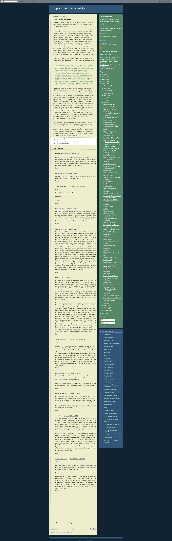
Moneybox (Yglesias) (110, 389)
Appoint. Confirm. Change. (111, 193)
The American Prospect (109, 44)
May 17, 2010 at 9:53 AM (69, 208)
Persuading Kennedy (109, 222)
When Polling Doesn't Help (107, 68)
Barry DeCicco (59, 373)
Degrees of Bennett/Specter (111, 148)
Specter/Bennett (108, 211)
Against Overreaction (109, 257)
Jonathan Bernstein (61, 186)
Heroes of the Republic (110, 266)
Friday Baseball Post (109, 104)
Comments (106, 323)
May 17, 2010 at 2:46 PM (71, 416)
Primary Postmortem (109, 155)
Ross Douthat (108, 404)
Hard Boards (103, 61)
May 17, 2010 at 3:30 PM (77, 459)
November (107, 88)
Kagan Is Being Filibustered (111, 225)
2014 (104, 74)
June (105, 100)
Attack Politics (104, 67)
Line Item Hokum (108, 250)
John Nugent (59, 229)
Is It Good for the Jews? (110, 184)
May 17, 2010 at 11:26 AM (66, 277)
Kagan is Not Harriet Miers (111, 229)
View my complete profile (109, 51)
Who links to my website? (86, 540)
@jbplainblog (108, 30)
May (105, 102)
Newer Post (53, 529)
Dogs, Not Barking (108, 213)
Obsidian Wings (109, 392)
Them (106, 63)
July (105, 98)
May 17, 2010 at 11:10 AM (71, 229)
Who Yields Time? (108, 135)
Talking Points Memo (110, 413)
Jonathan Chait (108, 373)
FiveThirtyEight (108, 361)
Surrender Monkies (108, 293)
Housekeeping (107, 120)
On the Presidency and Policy (112, 298)
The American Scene (110, 416)
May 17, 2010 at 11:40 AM (77, 339)
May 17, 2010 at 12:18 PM (72, 373)
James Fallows (108, 370)
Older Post (93, 529)
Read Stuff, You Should (110, 109)
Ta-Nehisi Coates (109, 410)
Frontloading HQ (109, 364)
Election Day (107, 170)
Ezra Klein (107, 355)
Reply (57, 168)
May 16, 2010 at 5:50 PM (77, 186)
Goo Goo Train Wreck (109, 216)
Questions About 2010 (109, 300)
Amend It (103, 59)
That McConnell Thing (109, 164)
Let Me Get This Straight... (111, 269)
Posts (104, 320)
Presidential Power (110, 401)
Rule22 (106, 407)
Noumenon (58, 173)
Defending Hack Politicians (111, 285)
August (106, 95)
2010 (104, 84)
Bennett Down (107, 239)
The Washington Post (109, 36)
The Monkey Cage (109, 427)
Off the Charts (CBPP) (110, 395)
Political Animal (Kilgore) (111, 398)
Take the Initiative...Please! (111, 295)
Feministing (107, 358)
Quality (105, 129)
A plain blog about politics (70, 8)
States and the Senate (62, 19)
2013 (104, 77)
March (106, 305)
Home (73, 529)
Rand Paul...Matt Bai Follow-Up (112, 138)
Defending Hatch (108, 175)
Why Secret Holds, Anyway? (111, 252)
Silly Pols (106, 161)
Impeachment (104, 57)
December (107, 86)
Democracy (61, 143)
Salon (104, 40)
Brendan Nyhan (108, 340)
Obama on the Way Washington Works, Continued (109, 289)
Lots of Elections (108, 181)
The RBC (106, 434)
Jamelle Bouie (108, 367)
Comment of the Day (109, 107)
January (106, 310)
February (106, 308)
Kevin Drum (107, 382)
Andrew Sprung (109, 337)
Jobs (104, 255)
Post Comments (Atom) (65, 533)
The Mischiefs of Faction (111, 424)
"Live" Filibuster (104, 65)
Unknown (58, 208)
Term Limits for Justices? (110, 227)
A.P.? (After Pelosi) (108, 237)
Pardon (102, 63)
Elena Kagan (107, 234)
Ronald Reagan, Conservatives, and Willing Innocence (111, 113)
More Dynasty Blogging (110, 117)
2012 (104, 79)
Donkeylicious (108, 346)
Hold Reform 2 (107, 260)
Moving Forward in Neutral (110, 276)
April (105, 303)
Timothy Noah (108, 437)
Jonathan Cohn (108, 376)
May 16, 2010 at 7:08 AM (70, 173)
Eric (56, 277)
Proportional (106, 248)
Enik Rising (107, 349)
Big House (106, 191)
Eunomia (106, 352)
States (67, 143)
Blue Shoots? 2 (107, 271)
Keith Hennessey (109, 379)
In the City (106, 204)
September (107, 93)
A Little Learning (108, 206)
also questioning (64, 24)
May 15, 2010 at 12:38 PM (71, 153)
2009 (104, 313)
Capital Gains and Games (112, 343)
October (106, 90)
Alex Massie (107, 334)
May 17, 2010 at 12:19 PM (72, 393)
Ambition (105, 209)
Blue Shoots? (107, 273)
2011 (104, 81)
